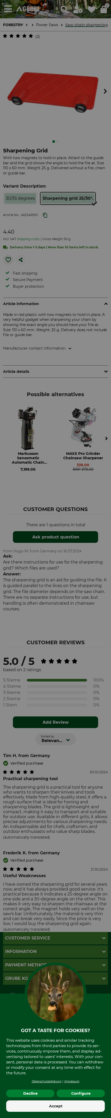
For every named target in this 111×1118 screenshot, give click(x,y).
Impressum (72, 1081)
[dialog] (55, 559)
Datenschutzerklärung (46, 1081)
